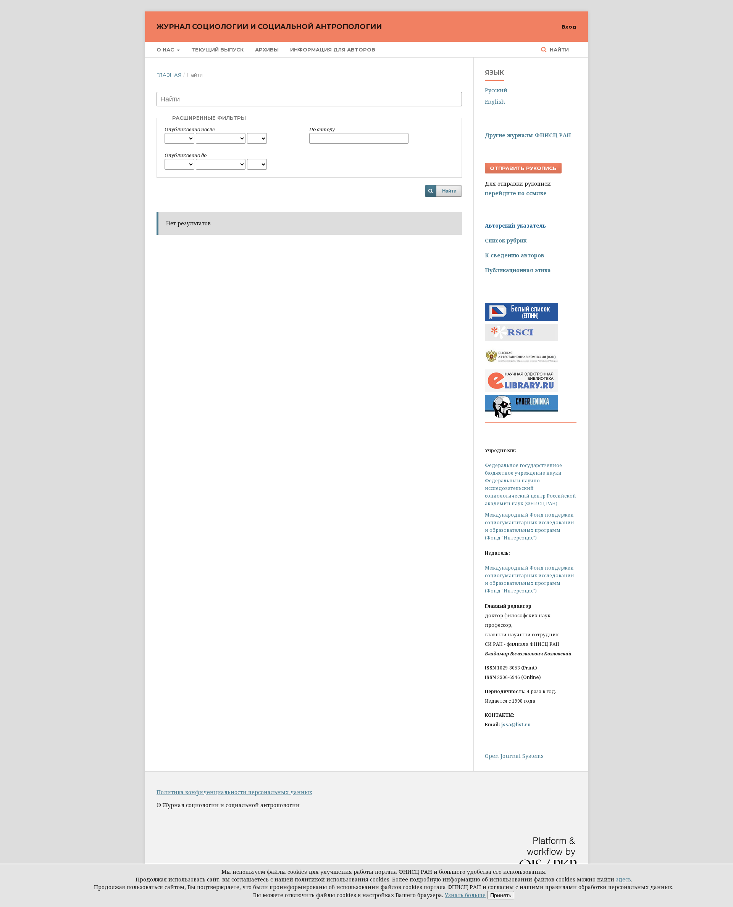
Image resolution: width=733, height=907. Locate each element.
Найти (558, 50)
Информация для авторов (332, 50)
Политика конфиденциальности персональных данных (234, 792)
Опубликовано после (190, 129)
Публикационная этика (518, 270)
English (495, 101)
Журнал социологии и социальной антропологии (269, 26)
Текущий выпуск (217, 50)
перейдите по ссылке (516, 193)
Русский (496, 90)
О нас (166, 50)
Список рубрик (505, 240)
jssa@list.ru (516, 724)
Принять (500, 895)
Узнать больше (465, 895)
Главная (169, 75)
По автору (322, 129)
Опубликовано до (186, 155)
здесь (623, 879)
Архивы (267, 50)
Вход (569, 27)
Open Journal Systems (514, 755)
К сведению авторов (514, 255)
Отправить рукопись (523, 168)
